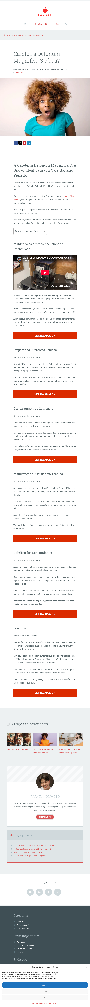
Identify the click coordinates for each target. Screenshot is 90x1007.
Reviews (19, 72)
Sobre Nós (38, 24)
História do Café (23, 928)
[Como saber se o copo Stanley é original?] (45, 745)
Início (29, 24)
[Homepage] (45, 12)
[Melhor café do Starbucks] (19, 745)
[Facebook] (48, 892)
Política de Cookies (24, 948)
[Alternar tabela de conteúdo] (41, 231)
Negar (45, 991)
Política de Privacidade (50, 1003)
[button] (86, 967)
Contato (56, 24)
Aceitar (45, 985)
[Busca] (64, 21)
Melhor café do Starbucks (18, 749)
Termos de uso (22, 942)
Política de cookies (37, 1003)
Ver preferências (45, 998)
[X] (57, 892)
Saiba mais (43, 817)
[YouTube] (30, 892)
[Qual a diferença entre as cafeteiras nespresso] (71, 745)
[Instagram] (39, 892)
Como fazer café (23, 925)
